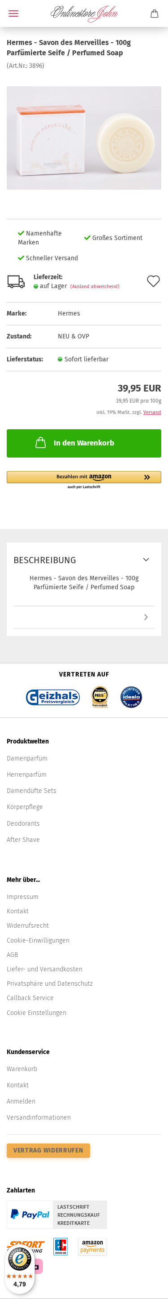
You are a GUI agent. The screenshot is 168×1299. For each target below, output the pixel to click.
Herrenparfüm (27, 775)
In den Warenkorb (84, 443)
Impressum (23, 897)
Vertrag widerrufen (48, 1150)
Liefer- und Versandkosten (44, 969)
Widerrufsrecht (28, 926)
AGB (12, 955)
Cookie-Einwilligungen (38, 940)
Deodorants (23, 823)
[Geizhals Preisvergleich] (53, 694)
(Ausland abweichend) (95, 286)
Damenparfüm (27, 758)
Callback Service (30, 998)
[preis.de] (100, 694)
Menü (13, 13)
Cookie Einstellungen (36, 1013)
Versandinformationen (39, 1117)
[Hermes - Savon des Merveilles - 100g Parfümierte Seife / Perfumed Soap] (84, 137)
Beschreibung (44, 560)
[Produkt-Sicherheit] (84, 618)
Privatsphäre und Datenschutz (50, 984)
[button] (84, 480)
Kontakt (18, 911)
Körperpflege (25, 807)
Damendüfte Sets (31, 791)
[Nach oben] (143, 1285)
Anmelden (21, 1101)
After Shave (23, 840)
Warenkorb (22, 1069)
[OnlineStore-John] (84, 13)
